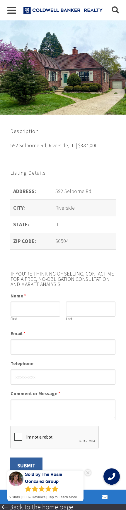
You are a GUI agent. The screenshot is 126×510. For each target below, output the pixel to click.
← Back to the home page (37, 507)
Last (69, 319)
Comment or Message (35, 393)
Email (18, 333)
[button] (111, 476)
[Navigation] (11, 10)
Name (18, 296)
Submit (26, 465)
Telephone (22, 363)
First (14, 319)
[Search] (115, 10)
